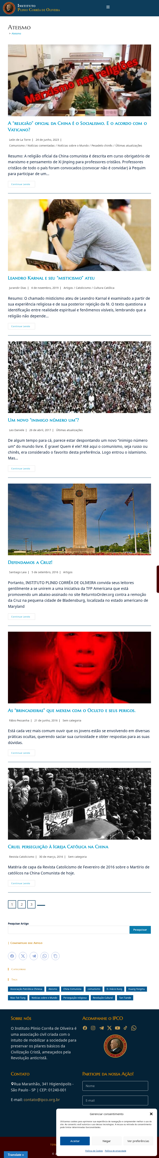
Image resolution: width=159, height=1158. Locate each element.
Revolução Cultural (103, 997)
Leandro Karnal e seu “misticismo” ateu (51, 278)
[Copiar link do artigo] (55, 956)
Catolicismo (83, 288)
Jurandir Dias (17, 288)
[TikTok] (125, 1027)
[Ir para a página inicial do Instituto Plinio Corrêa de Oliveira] (115, 1045)
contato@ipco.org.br (42, 1099)
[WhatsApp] (133, 1027)
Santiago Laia (18, 572)
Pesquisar (140, 929)
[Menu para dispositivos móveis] (108, 8)
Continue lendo (23, 184)
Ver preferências (138, 1141)
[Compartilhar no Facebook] (12, 956)
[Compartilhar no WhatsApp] (45, 956)
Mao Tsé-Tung (17, 997)
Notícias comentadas (41, 145)
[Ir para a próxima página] (41, 905)
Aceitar (75, 1141)
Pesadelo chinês (102, 145)
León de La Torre (20, 139)
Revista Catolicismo (21, 856)
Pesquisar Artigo (18, 923)
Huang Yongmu (136, 988)
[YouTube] (117, 1027)
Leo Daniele (16, 430)
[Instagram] (93, 1027)
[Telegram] (101, 1027)
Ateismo (16, 33)
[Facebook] (84, 1027)
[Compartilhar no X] (23, 956)
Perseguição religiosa (75, 997)
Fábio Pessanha (19, 720)
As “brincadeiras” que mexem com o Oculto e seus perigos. (72, 710)
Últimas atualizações (128, 145)
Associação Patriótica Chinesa (26, 988)
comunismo (94, 988)
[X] (109, 1027)
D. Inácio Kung (114, 988)
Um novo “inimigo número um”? (43, 420)
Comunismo (17, 145)
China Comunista (72, 988)
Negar (107, 1141)
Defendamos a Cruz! (30, 562)
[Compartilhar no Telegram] (34, 956)
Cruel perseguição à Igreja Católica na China (58, 847)
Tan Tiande (125, 997)
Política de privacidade (115, 1150)
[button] (151, 1114)
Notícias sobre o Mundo (73, 145)
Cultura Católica (104, 288)
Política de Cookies (94, 1150)
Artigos (68, 288)
